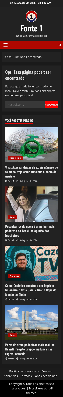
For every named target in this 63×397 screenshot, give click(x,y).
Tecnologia (15, 157)
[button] (5, 45)
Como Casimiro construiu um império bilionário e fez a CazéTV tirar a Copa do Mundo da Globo (30, 290)
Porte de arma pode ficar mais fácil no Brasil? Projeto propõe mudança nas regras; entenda (30, 349)
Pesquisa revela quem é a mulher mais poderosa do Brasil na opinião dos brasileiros (30, 230)
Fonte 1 (31, 28)
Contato (46, 371)
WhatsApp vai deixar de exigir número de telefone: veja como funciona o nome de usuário (31, 171)
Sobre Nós (11, 376)
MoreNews (36, 388)
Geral (12, 216)
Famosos (14, 276)
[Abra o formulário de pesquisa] (60, 45)
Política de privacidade (24, 371)
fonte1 (11, 181)
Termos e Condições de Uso (38, 376)
